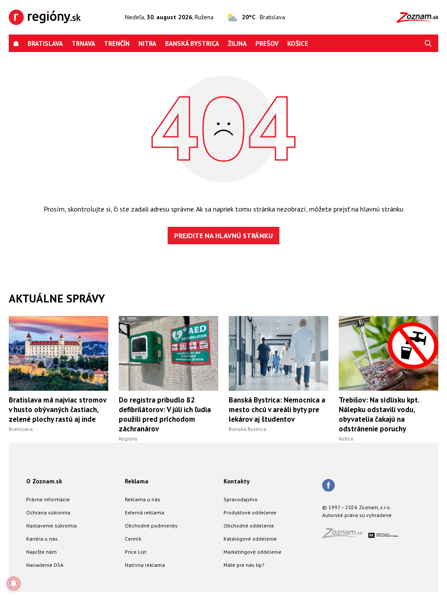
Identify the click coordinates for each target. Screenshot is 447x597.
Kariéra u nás (42, 538)
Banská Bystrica (192, 43)
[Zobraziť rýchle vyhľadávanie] (428, 43)
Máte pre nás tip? (244, 565)
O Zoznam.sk (44, 481)
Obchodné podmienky (151, 525)
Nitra (147, 43)
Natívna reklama (145, 565)
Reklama (136, 481)
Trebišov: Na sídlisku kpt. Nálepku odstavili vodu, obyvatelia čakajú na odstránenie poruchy (379, 414)
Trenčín (117, 43)
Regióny (128, 438)
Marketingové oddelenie (253, 551)
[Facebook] (328, 486)
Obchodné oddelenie (249, 525)
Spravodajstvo (241, 499)
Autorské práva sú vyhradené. (357, 515)
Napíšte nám (41, 551)
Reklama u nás (142, 499)
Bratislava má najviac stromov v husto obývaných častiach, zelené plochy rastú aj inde (57, 409)
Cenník (133, 538)
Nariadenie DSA (44, 565)
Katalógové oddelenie (250, 538)
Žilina (237, 43)
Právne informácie (48, 499)
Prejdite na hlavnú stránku (223, 235)
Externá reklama (144, 512)
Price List (135, 551)
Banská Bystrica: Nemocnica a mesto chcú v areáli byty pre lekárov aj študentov (277, 409)
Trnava (83, 43)
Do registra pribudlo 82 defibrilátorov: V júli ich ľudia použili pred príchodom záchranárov (165, 414)
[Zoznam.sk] (345, 535)
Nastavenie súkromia (51, 525)
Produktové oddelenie (250, 512)
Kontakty (237, 481)
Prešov (267, 43)
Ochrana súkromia (48, 512)
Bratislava (45, 43)
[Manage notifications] (14, 583)
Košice (297, 43)
